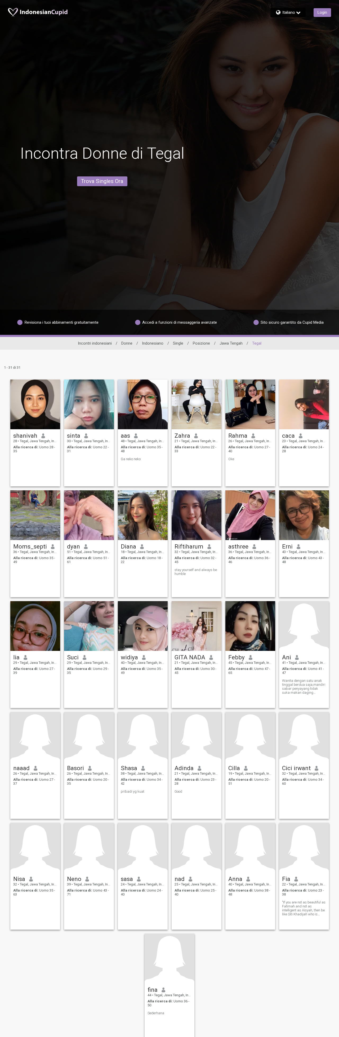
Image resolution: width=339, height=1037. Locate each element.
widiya (129, 657)
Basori (75, 768)
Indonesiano (152, 343)
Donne (126, 343)
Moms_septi (30, 546)
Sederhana (156, 1013)
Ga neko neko (131, 459)
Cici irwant (296, 768)
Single (178, 343)
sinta (73, 435)
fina (153, 989)
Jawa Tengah (231, 343)
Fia (286, 878)
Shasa (129, 768)
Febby (236, 657)
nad (180, 878)
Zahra (182, 435)
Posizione (201, 343)
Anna (235, 878)
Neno (74, 878)
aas (125, 435)
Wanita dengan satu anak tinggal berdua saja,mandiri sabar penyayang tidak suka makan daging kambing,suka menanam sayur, (303, 687)
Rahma (237, 435)
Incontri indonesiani (95, 343)
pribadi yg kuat (132, 791)
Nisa (19, 878)
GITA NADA (190, 657)
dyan (73, 546)
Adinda (184, 768)
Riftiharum (189, 546)
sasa (127, 878)
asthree (238, 546)
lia (16, 657)
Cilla (234, 768)
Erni (287, 546)
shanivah (25, 435)
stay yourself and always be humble (196, 572)
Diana (128, 546)
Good (178, 791)
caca (288, 435)
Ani (286, 657)
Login (322, 12)
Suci (73, 657)
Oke (231, 459)
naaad (21, 768)
